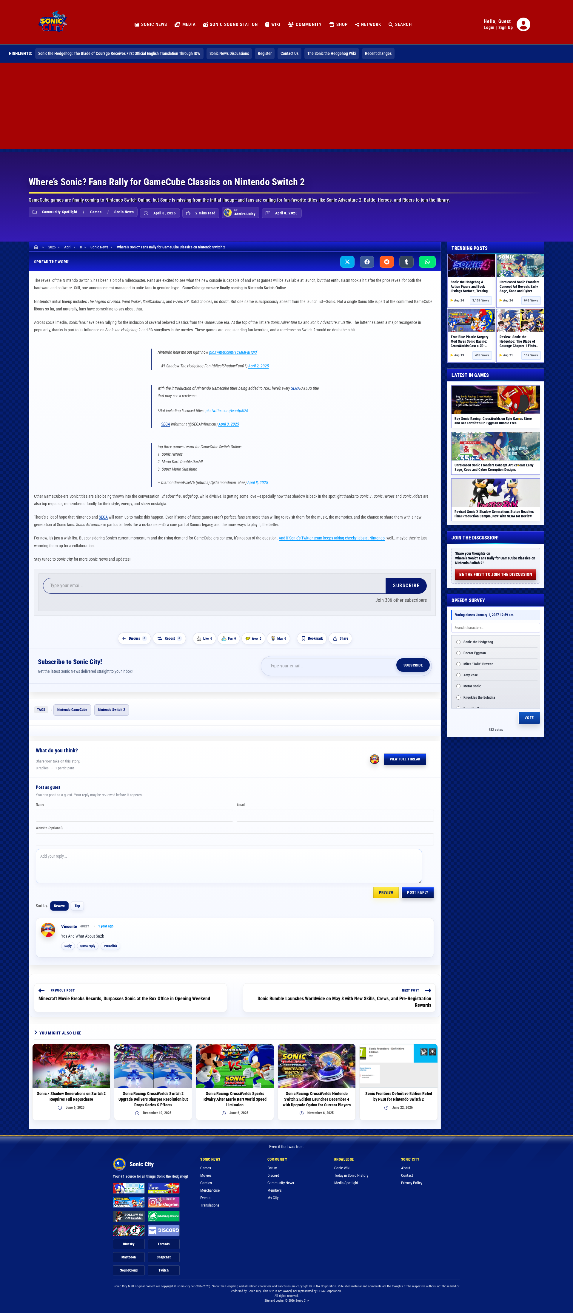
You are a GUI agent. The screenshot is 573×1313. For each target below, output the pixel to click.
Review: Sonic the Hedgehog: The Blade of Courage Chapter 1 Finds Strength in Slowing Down (518, 343)
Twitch (163, 1267)
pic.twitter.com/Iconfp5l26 (227, 407)
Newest (59, 903)
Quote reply (87, 943)
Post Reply (417, 889)
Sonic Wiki (342, 1165)
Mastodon (128, 1254)
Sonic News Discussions (229, 53)
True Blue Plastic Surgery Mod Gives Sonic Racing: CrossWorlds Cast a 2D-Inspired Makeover (470, 343)
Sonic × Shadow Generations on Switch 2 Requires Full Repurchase (71, 1093)
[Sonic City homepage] (52, 24)
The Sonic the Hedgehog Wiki (331, 53)
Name (40, 801)
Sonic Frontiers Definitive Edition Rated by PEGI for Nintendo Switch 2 (398, 1093)
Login (489, 27)
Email (241, 801)
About (405, 1165)
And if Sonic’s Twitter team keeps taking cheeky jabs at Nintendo (332, 535)
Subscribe (406, 582)
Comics (206, 1180)
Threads (164, 1241)
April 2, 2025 (258, 366)
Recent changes (378, 53)
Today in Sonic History (351, 1172)
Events (205, 1195)
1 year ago (105, 923)
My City (272, 1195)
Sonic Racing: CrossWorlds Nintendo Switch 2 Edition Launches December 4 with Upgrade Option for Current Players (317, 1096)
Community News (280, 1180)
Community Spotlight (59, 212)
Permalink (110, 943)
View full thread (405, 756)
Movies (206, 1172)
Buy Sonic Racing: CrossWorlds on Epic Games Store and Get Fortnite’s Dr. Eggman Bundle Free (493, 421)
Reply (68, 943)
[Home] (37, 247)
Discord (273, 1172)
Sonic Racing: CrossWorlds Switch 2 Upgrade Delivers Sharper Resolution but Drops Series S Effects (153, 1096)
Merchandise (210, 1187)
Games (96, 212)
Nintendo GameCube (72, 707)
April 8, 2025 (257, 479)
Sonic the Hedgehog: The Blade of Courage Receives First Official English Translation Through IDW (119, 53)
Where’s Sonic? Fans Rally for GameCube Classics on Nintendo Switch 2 (171, 247)
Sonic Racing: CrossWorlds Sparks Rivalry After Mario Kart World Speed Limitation (235, 1096)
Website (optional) (49, 825)
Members (274, 1187)
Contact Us (289, 53)
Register (265, 53)
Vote (529, 718)
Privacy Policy (411, 1180)
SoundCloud (129, 1267)
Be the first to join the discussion (495, 574)
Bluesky (129, 1241)
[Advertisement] (286, 107)
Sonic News (124, 212)
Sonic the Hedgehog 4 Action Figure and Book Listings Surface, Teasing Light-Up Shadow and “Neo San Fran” (470, 291)
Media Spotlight (346, 1180)
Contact (407, 1172)
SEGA (295, 385)
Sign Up (505, 27)
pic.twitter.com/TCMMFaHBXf (233, 352)
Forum (272, 1165)
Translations (209, 1202)
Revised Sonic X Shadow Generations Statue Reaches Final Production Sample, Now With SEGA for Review (494, 514)
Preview (386, 889)
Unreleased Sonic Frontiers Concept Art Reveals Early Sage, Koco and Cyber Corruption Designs (519, 289)
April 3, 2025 (228, 421)
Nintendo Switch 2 (111, 707)
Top (77, 903)
